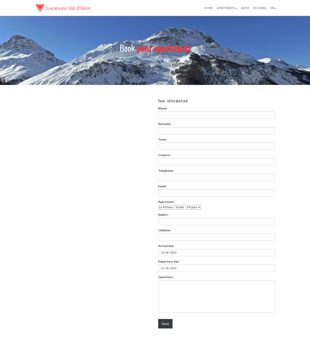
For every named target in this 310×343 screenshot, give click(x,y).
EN (272, 8)
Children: (164, 230)
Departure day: (168, 261)
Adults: (163, 214)
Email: (162, 186)
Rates (245, 8)
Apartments (226, 8)
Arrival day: (166, 246)
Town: (162, 139)
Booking (260, 8)
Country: (164, 155)
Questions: (166, 277)
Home (208, 8)
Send (165, 324)
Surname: (164, 124)
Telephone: (166, 170)
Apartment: (166, 202)
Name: (162, 108)
